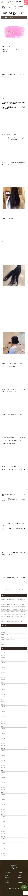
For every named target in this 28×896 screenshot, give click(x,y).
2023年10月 (3, 718)
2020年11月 (3, 780)
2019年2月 (3, 831)
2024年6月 (3, 711)
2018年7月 (3, 848)
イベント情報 (3, 629)
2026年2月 (3, 667)
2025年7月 (3, 682)
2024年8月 (3, 706)
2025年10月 (3, 674)
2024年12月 (3, 699)
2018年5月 (3, 853)
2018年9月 (3, 843)
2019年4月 (3, 826)
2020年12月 (3, 777)
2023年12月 (3, 716)
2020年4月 (3, 797)
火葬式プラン (20, 875)
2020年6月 (3, 792)
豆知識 (2, 644)
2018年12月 (3, 836)
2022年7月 (3, 731)
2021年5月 (3, 765)
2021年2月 (3, 772)
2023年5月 (3, 721)
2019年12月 (3, 806)
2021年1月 (3, 775)
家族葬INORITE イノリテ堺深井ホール (8, 637)
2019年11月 (3, 809)
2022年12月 (3, 723)
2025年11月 (3, 672)
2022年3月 (3, 740)
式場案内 (7, 875)
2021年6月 (3, 762)
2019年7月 (3, 819)
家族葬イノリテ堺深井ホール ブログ (8, 639)
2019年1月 (3, 833)
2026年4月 (3, 662)
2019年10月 (3, 811)
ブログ (20, 872)
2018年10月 (3, 841)
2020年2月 (3, 802)
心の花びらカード (7, 590)
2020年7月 (3, 789)
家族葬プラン (20, 877)
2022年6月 (3, 733)
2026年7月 (3, 655)
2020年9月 (3, 784)
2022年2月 (3, 743)
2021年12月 (3, 748)
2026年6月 (3, 657)
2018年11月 (3, 838)
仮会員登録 (20, 882)
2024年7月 (3, 709)
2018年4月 (3, 855)
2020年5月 (3, 794)
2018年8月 (3, 846)
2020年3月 (3, 799)
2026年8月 (3, 652)
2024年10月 (3, 704)
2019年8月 (3, 816)
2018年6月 (3, 850)
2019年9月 (3, 814)
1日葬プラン (7, 877)
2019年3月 (3, 828)
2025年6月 (3, 684)
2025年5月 (3, 687)
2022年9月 (3, 726)
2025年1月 (3, 696)
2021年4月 (3, 767)
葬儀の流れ (22, 590)
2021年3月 (3, 770)
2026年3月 (3, 665)
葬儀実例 (3, 642)
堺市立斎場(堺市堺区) (5, 634)
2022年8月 (3, 728)
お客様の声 (3, 632)
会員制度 (7, 882)
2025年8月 (3, 679)
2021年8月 (3, 758)
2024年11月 (3, 701)
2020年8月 (3, 787)
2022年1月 (3, 745)
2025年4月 (3, 689)
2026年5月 (3, 660)
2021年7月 (3, 760)
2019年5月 (3, 824)
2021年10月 (3, 753)
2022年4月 (3, 738)
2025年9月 (3, 677)
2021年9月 (3, 755)
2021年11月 (3, 750)
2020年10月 (3, 782)
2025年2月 (3, 694)
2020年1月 (3, 804)
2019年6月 (3, 821)
